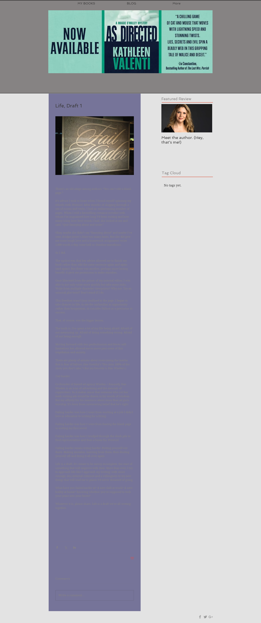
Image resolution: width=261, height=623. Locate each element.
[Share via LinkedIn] (74, 547)
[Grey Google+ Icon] (210, 617)
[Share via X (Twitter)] (65, 547)
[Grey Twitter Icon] (205, 617)
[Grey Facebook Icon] (200, 617)
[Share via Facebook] (57, 547)
